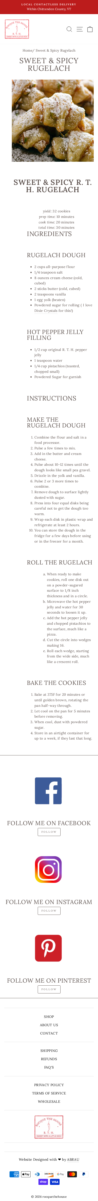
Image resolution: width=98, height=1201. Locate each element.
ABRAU (73, 1159)
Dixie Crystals (46, 310)
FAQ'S (49, 1067)
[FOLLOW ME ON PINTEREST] (49, 948)
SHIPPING (49, 1050)
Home (27, 50)
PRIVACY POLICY (49, 1085)
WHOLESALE (49, 1101)
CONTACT (49, 1033)
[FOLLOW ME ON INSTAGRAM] (49, 869)
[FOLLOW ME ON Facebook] (49, 790)
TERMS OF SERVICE (49, 1093)
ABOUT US (49, 1025)
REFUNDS (49, 1059)
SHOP (49, 1016)
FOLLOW (49, 831)
